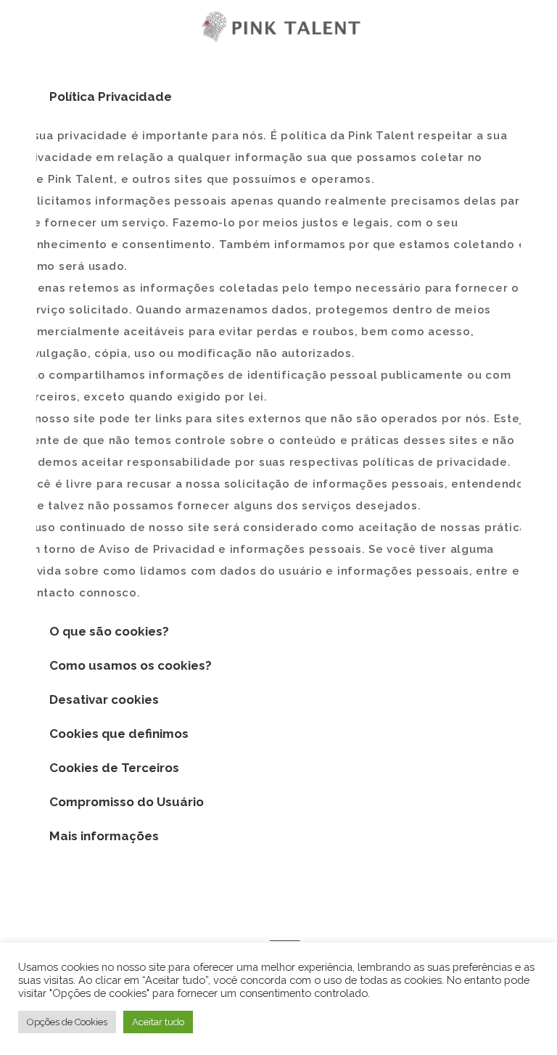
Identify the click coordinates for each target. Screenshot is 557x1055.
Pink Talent (81, 179)
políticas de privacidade (435, 462)
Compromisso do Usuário (126, 802)
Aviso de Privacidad (157, 549)
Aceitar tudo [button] (158, 1022)
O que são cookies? (109, 631)
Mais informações (104, 836)
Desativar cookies (104, 699)
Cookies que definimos (119, 733)
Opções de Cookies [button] (67, 1022)
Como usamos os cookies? (130, 665)
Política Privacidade (110, 96)
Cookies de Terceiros (114, 767)
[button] (278, 97)
